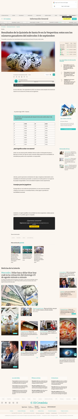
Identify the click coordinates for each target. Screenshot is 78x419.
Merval (34, 398)
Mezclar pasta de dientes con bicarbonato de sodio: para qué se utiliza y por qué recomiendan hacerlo (69, 82)
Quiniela (40, 398)
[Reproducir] (16, 81)
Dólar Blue (9, 398)
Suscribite (32, 410)
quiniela (18, 26)
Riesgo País (38, 15)
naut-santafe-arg (30, 237)
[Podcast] (43, 407)
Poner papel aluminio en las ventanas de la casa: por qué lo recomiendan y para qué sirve (69, 74)
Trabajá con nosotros (64, 410)
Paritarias (61, 398)
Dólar (13, 15)
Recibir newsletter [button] (68, 129)
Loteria (24, 237)
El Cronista (3, 26)
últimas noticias (5, 15)
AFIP (56, 398)
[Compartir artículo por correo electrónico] (24, 77)
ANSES (74, 398)
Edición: (72, 15)
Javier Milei (30, 15)
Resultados (19, 237)
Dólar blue (21, 15)
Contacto (11, 410)
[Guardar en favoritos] (54, 74)
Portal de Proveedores (52, 410)
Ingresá (74, 18)
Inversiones (68, 398)
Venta (71, 43)
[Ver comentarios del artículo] (26, 77)
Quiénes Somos (41, 410)
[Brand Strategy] (37, 407)
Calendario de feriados (48, 398)
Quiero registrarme (34, 226)
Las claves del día (65, 118)
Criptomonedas (16, 398)
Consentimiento (54, 413)
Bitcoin (23, 398)
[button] (75, 354)
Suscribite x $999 (67, 18)
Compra (74, 43)
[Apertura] (24, 407)
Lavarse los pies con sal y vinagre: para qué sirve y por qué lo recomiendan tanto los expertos (69, 67)
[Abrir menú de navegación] (2, 18)
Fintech (29, 398)
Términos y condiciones (40, 413)
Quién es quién (48, 15)
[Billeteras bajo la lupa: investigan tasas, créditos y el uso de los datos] (48, 325)
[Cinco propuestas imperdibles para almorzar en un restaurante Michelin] (68, 332)
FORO (56, 15)
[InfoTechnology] (51, 407)
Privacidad (48, 413)
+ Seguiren (48, 75)
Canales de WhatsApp (21, 410)
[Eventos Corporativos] (31, 407)
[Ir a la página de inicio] (7, 18)
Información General (11, 26)
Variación (66, 43)
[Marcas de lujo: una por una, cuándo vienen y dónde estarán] (26, 313)
